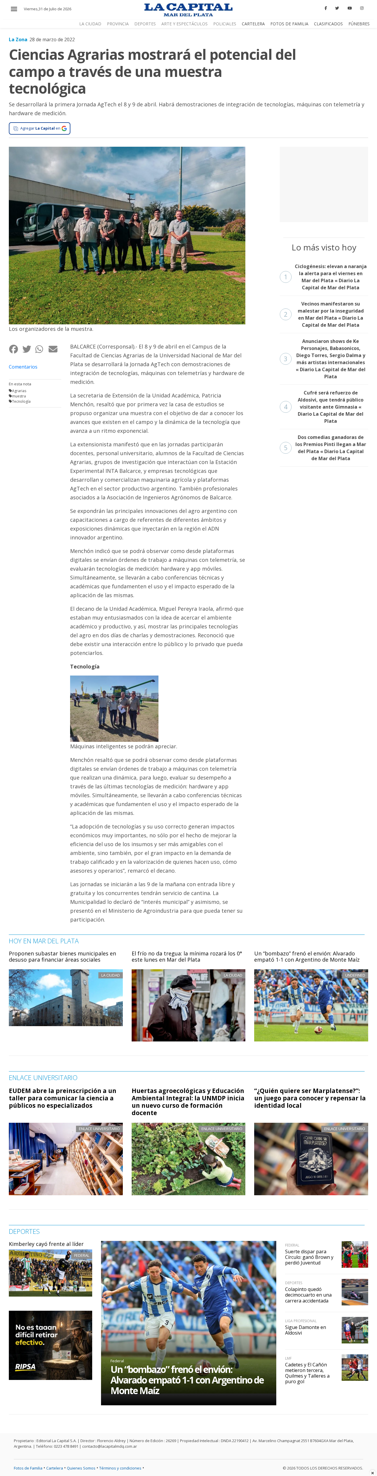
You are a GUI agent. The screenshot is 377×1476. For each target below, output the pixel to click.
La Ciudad (90, 24)
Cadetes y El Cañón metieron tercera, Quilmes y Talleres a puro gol (307, 1373)
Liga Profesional (301, 1320)
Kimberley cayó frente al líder (46, 1243)
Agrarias (19, 390)
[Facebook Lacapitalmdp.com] (325, 8)
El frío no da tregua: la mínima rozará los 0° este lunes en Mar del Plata (187, 956)
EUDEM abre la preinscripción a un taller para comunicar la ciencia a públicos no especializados (62, 1098)
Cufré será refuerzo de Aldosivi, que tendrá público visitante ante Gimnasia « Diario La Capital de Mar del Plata (324, 406)
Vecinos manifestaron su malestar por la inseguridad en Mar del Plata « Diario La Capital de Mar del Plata (324, 314)
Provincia (118, 24)
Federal (81, 1255)
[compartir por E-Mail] (55, 349)
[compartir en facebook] (15, 349)
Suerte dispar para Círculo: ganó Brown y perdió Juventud (309, 1257)
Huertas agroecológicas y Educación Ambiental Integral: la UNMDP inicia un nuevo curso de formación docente (188, 1102)
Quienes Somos (81, 1468)
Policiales (224, 24)
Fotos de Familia (289, 24)
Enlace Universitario (99, 1128)
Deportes (145, 24)
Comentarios (23, 367)
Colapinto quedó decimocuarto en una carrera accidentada (308, 1295)
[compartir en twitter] (28, 349)
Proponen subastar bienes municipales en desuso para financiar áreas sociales (62, 956)
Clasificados (328, 24)
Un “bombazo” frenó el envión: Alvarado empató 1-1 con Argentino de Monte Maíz (307, 956)
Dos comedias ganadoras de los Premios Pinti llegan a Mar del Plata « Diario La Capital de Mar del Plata (325, 448)
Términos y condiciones (120, 1468)
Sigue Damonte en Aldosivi (305, 1330)
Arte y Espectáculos (184, 24)
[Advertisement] (324, 183)
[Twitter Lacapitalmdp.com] (337, 8)
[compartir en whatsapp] (41, 349)
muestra (19, 396)
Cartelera (253, 24)
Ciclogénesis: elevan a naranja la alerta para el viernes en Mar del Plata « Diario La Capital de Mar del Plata (325, 277)
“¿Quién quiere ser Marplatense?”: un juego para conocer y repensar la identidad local (310, 1098)
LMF (288, 1358)
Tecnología (21, 401)
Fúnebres (359, 24)
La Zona (18, 39)
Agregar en (40, 128)
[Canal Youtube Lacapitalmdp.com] (349, 8)
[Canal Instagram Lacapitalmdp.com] (362, 8)
